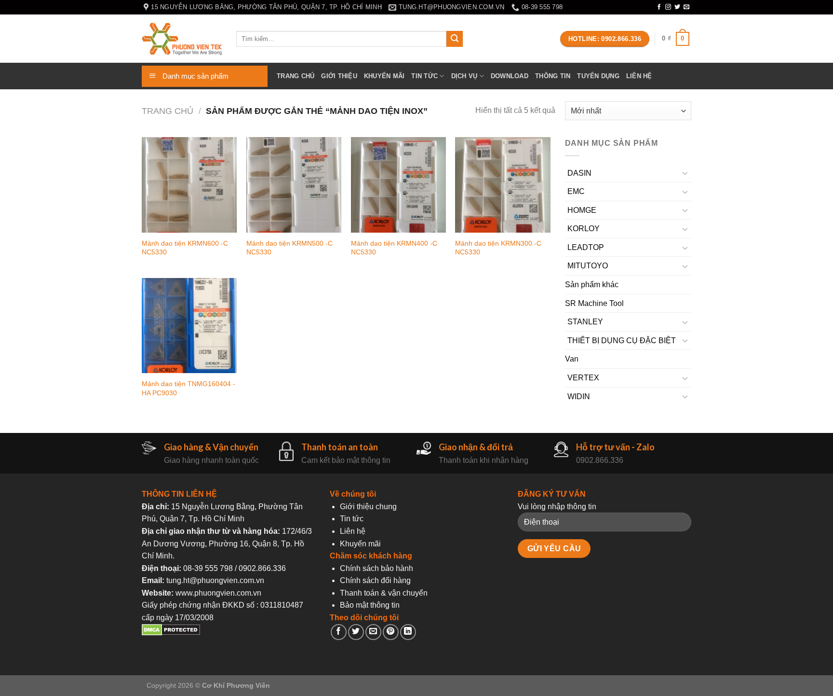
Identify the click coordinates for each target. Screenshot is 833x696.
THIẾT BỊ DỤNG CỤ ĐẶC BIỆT (621, 340)
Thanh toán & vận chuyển (384, 593)
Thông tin (552, 76)
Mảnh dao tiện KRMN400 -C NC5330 (394, 247)
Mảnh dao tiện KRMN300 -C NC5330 (498, 247)
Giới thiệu (339, 76)
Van (571, 359)
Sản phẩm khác (591, 284)
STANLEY (585, 322)
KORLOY (583, 228)
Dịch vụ (464, 76)
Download (509, 76)
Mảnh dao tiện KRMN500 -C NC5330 (289, 247)
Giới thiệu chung (368, 506)
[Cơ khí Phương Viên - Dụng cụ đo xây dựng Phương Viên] (182, 39)
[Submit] (454, 39)
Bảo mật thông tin (370, 605)
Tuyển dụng (598, 76)
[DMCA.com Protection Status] (171, 633)
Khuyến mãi (384, 76)
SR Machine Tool (594, 303)
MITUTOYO (587, 266)
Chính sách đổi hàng (375, 580)
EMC (576, 191)
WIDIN (578, 396)
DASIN (579, 173)
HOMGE (581, 210)
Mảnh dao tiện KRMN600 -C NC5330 (185, 247)
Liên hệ (639, 76)
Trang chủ (295, 76)
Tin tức (424, 76)
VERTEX (583, 378)
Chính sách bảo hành (376, 568)
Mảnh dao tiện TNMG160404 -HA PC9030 (188, 388)
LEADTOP (585, 247)
